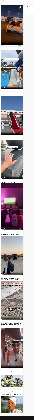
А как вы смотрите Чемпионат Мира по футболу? (9, 182)
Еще (23, 0)
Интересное (14, 0)
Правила (29, 9)
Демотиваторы (18, 0)
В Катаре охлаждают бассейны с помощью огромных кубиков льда (11, 48)
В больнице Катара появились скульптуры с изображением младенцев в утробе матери (10, 371)
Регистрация (29, 8)
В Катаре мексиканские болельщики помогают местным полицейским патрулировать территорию (10, 235)
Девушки (9, 0)
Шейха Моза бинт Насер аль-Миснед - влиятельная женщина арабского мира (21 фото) (10, 391)
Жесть (21, 0)
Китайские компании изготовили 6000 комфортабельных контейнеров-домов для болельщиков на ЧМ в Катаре (10, 279)
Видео (6, 0)
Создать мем (28, 6)
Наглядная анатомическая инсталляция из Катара (9, 138)
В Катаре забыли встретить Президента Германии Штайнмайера (11, 93)
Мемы (11, 0)
